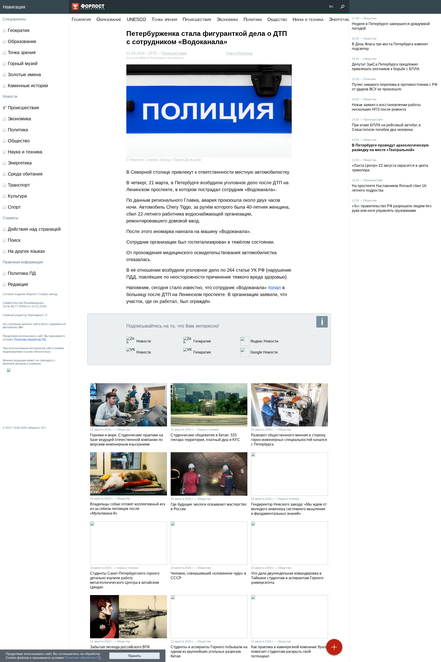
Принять (134, 656)
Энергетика (340, 19)
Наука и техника (308, 19)
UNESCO (136, 19)
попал (274, 287)
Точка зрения (164, 19)
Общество (277, 19)
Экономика (227, 19)
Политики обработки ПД (83, 657)
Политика (252, 19)
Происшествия (197, 19)
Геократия (81, 19)
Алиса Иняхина (239, 53)
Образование (108, 19)
